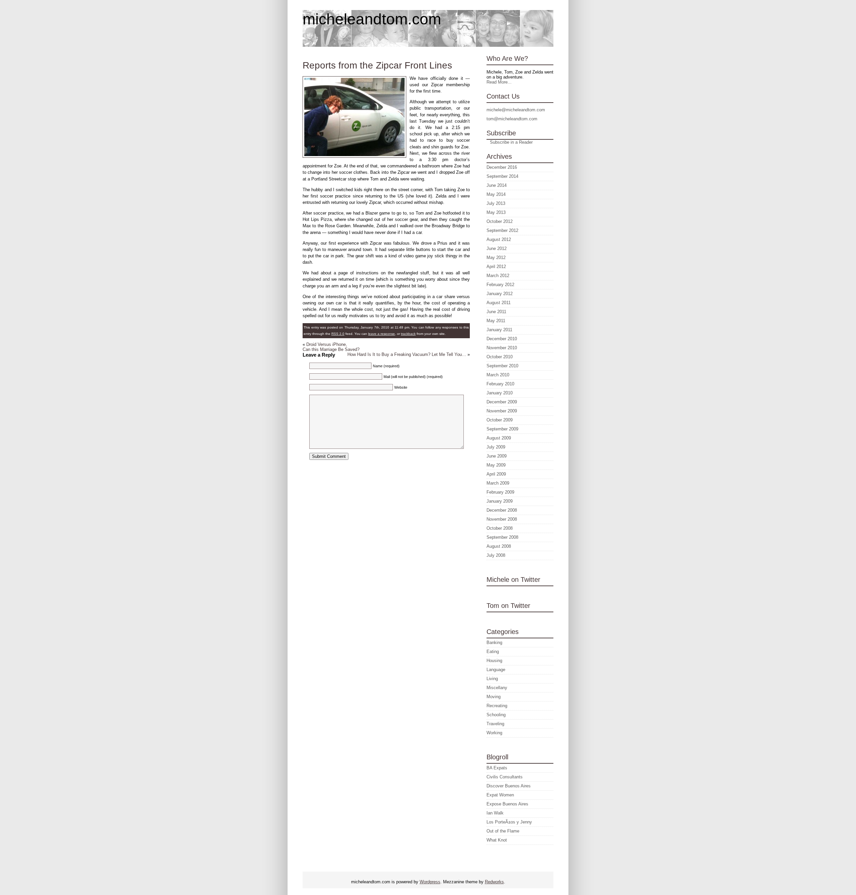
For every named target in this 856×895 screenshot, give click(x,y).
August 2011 (499, 302)
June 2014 (497, 185)
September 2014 (502, 176)
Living (492, 678)
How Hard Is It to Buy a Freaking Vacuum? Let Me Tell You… (406, 354)
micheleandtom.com (372, 19)
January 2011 (499, 329)
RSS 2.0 (337, 334)
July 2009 (496, 447)
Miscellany (497, 687)
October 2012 (500, 221)
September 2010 (502, 365)
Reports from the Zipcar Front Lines (377, 65)
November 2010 (502, 347)
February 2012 (500, 284)
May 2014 (496, 194)
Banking (494, 642)
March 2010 (498, 374)
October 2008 (500, 528)
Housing (494, 660)
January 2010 (500, 392)
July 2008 (496, 555)
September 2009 (502, 428)
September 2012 (502, 230)
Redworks (494, 881)
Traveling (495, 723)
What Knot (497, 840)
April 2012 (496, 266)
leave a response (381, 334)
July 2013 (496, 203)
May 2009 (496, 465)
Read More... (499, 82)
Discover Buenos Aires (509, 785)
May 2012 (496, 257)
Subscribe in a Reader (511, 142)
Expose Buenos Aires (507, 803)
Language (496, 669)
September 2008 (502, 537)
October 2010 (500, 356)
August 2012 (499, 239)
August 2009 (499, 437)
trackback (408, 334)
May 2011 (496, 320)
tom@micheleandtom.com (512, 118)
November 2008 (502, 519)
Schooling (496, 714)
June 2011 (496, 311)
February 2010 (500, 383)
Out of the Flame (503, 831)
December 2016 (502, 167)
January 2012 (500, 293)
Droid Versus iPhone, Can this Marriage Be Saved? (331, 347)
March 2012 (498, 275)
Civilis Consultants (505, 776)
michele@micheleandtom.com (516, 109)
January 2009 (500, 501)
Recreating (497, 705)
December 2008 (502, 510)
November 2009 (502, 410)
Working (494, 732)
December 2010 (502, 338)
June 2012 (497, 248)
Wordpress (430, 881)
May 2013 (496, 212)
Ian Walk (495, 812)
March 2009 (498, 483)
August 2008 (499, 546)
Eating (493, 651)
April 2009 (496, 474)
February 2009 (500, 492)
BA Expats (497, 767)
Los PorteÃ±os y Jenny (509, 821)
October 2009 (500, 419)
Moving (494, 696)
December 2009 (502, 401)
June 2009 (497, 456)
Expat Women (500, 794)
